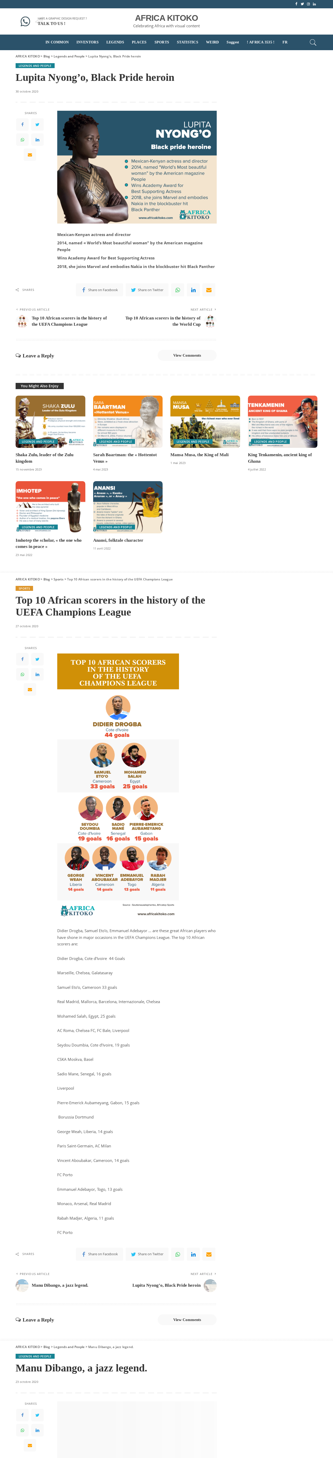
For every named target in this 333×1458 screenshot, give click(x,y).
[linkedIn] (37, 139)
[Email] (30, 154)
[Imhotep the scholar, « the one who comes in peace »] (50, 507)
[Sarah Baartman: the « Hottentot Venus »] (128, 422)
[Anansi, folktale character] (128, 507)
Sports (24, 588)
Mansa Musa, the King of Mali (199, 454)
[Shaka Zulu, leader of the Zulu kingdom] (50, 422)
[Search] (313, 42)
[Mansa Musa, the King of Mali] (205, 422)
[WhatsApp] (22, 139)
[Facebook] (22, 124)
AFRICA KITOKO (166, 18)
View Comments (187, 355)
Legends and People (35, 66)
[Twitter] (37, 124)
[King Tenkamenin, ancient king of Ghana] (283, 422)
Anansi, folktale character (118, 540)
